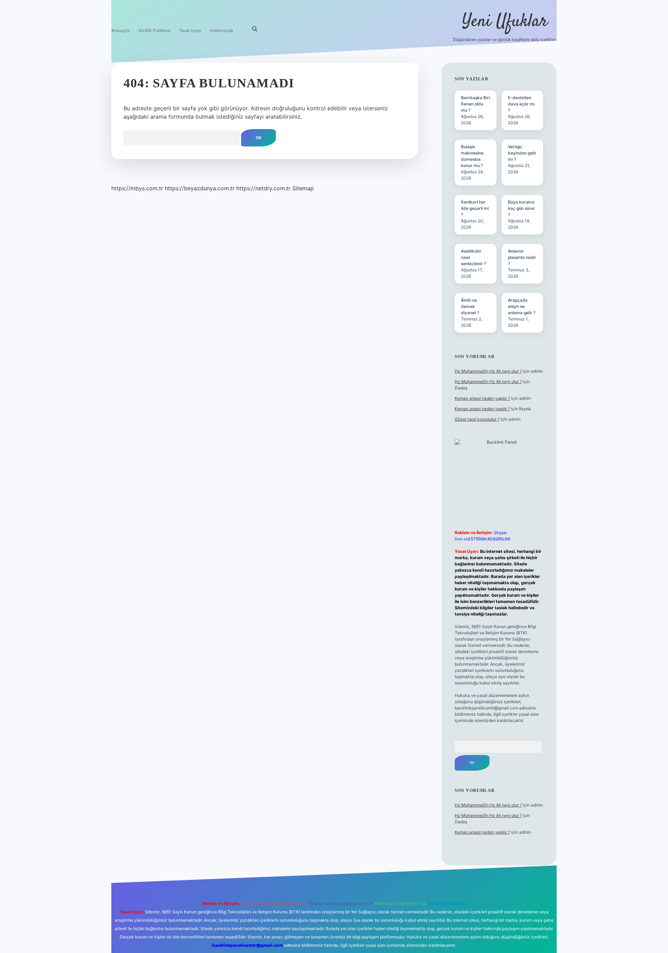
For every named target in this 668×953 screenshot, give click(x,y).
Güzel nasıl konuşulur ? (477, 419)
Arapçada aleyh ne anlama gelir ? (521, 306)
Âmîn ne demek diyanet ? (470, 306)
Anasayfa (120, 30)
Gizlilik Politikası (154, 30)
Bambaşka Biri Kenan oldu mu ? (475, 104)
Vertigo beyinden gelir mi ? (522, 153)
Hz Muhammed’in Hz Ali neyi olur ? (488, 371)
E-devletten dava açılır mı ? (521, 104)
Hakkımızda (221, 30)
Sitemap (303, 188)
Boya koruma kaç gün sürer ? (521, 208)
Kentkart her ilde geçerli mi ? (475, 208)
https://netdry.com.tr (263, 188)
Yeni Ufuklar (505, 21)
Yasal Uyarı (190, 30)
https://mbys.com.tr (137, 188)
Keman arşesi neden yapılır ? (482, 398)
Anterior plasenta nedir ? (522, 257)
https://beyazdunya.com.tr (199, 188)
